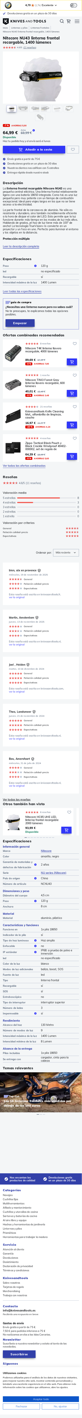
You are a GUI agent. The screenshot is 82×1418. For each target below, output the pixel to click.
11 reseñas (30, 47)
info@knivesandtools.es (19, 1310)
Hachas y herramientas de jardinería (24, 1224)
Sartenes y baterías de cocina (20, 1216)
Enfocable (9, 945)
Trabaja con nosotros (15, 1295)
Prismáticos (9, 1232)
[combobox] (66, 552)
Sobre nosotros (11, 1282)
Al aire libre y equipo (14, 1220)
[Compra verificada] (39, 570)
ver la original (17, 597)
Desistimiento (10, 1261)
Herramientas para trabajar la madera (25, 1236)
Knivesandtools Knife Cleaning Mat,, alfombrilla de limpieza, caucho (44, 414)
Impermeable (10, 1013)
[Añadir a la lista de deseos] (73, 149)
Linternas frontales (40, 27)
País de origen (11, 878)
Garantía (8, 1253)
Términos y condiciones (16, 1270)
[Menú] (77, 22)
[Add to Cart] (72, 361)
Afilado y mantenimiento (17, 1207)
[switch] (73, 5)
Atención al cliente (13, 1249)
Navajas (8, 1195)
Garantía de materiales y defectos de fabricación (18, 864)
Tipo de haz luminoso (16, 940)
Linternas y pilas (19, 27)
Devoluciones (10, 1257)
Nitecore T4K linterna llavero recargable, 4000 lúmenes (43, 350)
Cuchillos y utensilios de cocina (20, 1211)
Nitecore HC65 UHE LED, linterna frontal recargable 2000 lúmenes (42, 820)
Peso (6, 265)
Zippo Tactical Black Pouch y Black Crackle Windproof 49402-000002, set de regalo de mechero (46, 446)
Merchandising (11, 1291)
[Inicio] (24, 20)
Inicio (5, 27)
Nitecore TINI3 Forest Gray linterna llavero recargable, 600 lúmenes (45, 383)
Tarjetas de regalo (13, 1286)
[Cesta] (68, 22)
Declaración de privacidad (18, 1266)
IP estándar (10, 952)
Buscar (62, 22)
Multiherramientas (13, 1203)
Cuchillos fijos (10, 1199)
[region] (41, 87)
